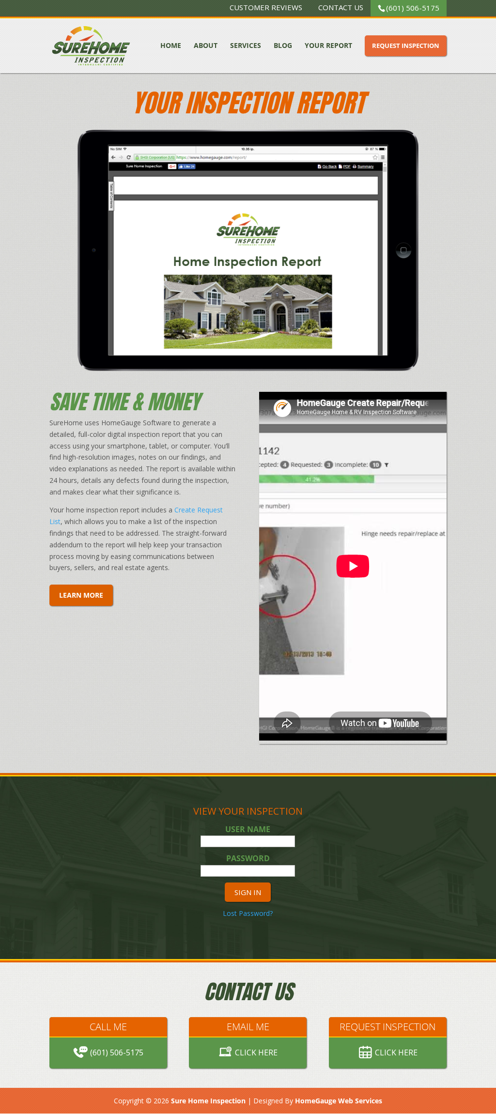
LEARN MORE (81, 595)
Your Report (328, 45)
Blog (283, 45)
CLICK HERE (256, 1052)
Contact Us (340, 8)
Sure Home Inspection (208, 1100)
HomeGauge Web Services (338, 1100)
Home (170, 45)
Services (245, 45)
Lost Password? (248, 913)
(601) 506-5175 (412, 8)
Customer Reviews (266, 8)
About (205, 45)
